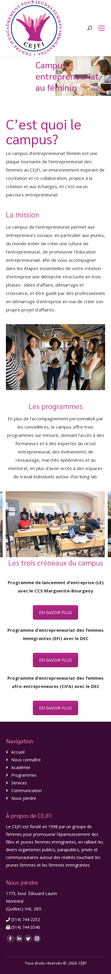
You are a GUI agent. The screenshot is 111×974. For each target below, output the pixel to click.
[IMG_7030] (55, 524)
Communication (26, 790)
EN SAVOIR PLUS (55, 612)
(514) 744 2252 (25, 919)
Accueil (18, 752)
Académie (20, 767)
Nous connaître (26, 760)
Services (19, 783)
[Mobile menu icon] (101, 28)
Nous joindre (23, 798)
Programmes (23, 775)
